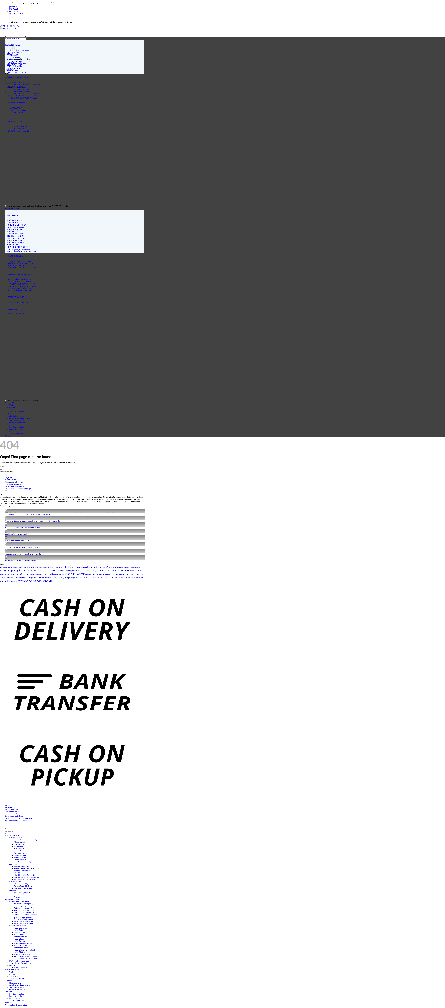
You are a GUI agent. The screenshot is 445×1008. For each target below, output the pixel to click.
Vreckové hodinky (16, 434)
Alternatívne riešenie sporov (16, 491)
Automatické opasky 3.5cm (25, 910)
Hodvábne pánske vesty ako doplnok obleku (22, 528)
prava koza (77, 578)
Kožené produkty (12, 208)
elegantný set (137, 567)
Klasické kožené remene (23, 923)
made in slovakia (76, 574)
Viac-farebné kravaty (22, 862)
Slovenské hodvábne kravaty (25, 840)
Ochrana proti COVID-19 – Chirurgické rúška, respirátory (28, 514)
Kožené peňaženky (21, 943)
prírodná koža (85, 577)
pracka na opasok (37, 578)
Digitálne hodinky (16, 429)
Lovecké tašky (19, 932)
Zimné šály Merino (16, 412)
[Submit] (5, 41)
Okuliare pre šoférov (17, 418)
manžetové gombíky (103, 574)
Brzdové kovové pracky (23, 917)
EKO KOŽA (12, 309)
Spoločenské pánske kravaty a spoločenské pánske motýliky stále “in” (32, 521)
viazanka (128, 577)
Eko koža (12, 965)
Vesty (11, 405)
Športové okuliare (16, 420)
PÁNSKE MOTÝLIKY (16, 103)
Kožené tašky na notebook (24, 950)
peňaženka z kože (25, 578)
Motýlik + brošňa (21, 871)
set (98, 578)
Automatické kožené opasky (8, 567)
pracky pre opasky (66, 578)
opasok (121, 574)
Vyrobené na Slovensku (35, 581)
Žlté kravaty (19, 849)
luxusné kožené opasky (7, 574)
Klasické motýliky (21, 884)
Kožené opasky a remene (19, 901)
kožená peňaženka (58, 571)
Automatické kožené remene (25, 915)
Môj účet (8, 478)
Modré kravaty (20, 857)
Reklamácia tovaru (12, 480)
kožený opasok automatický (87, 571)
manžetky (91, 574)
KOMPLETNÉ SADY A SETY (19, 77)
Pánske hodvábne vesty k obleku (18, 541)
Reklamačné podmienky (14, 486)
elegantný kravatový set (124, 567)
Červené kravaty (20, 853)
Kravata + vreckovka (22, 866)
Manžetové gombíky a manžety (17, 534)
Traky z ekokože (20, 967)
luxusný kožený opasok (37, 574)
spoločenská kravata (105, 577)
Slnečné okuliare (16, 416)
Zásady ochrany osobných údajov (18, 489)
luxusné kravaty (22, 574)
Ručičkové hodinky (17, 427)
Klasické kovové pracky (23, 921)
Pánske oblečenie (12, 403)
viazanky (5, 581)
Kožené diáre (19, 934)
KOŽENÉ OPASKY (15, 256)
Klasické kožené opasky (23, 904)
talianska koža (117, 578)
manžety (115, 574)
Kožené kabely (19, 939)
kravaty (125, 570)
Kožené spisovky (20, 945)
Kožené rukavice (20, 928)
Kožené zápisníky (21, 948)
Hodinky (8, 425)
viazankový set (138, 578)
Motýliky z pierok (21, 888)
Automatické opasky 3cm (24, 908)
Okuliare (8, 414)
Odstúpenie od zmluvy (14, 482)
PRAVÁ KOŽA (12, 215)
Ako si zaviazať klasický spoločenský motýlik (22, 561)
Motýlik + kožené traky (23, 875)
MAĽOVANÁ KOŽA (16, 297)
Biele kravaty (19, 846)
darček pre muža (90, 567)
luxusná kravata (137, 571)
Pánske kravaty (15, 838)
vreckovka (14, 582)
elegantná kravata (107, 567)
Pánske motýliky (15, 882)
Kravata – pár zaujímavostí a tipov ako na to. (23, 547)
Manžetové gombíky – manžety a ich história (23, 554)
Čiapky (12, 407)
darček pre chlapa (73, 567)
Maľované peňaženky (22, 963)
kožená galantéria (46, 571)
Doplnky (12, 890)
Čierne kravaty (20, 842)
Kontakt (8, 436)
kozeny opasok (29, 570)
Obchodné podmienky (14, 484)
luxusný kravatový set (55, 574)
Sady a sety (13, 864)
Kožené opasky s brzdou (23, 906)
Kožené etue (19, 930)
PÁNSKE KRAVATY (15, 45)
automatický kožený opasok (25, 567)
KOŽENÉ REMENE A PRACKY (20, 275)
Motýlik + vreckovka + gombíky (26, 877)
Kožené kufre (19, 952)
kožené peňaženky (72, 571)
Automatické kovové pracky (25, 912)
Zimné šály (13, 409)
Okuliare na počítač (17, 423)
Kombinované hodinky (18, 431)
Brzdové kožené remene (23, 919)
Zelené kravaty (20, 855)
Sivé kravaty (19, 844)
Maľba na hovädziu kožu (19, 961)
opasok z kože (12, 578)
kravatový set (112, 570)
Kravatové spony (21, 895)
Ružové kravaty (20, 851)
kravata (101, 570)
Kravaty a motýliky (12, 38)
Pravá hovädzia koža (17, 926)
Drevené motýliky (21, 886)
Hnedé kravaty (20, 860)
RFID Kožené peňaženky (23, 956)
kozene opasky (9, 570)
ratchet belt (92, 577)
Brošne (17, 897)
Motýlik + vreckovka (22, 873)
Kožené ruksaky (20, 941)
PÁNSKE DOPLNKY (16, 121)
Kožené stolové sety (22, 954)
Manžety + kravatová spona (25, 879)
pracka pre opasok (52, 578)
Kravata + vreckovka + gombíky (26, 868)
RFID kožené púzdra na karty (25, 959)
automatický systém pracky (56, 567)
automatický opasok (41, 567)
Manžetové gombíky (22, 893)
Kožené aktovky (20, 937)
